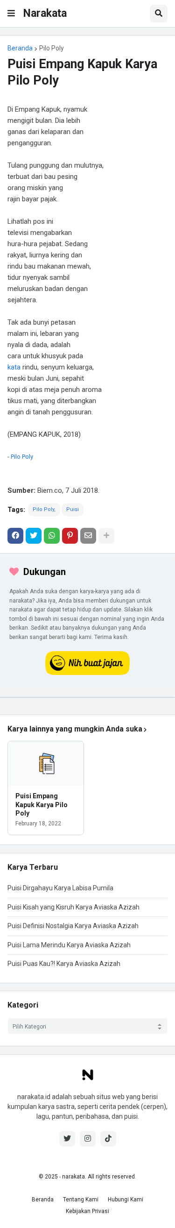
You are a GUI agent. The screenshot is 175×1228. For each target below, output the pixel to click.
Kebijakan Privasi (87, 1211)
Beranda (20, 48)
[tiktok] (108, 1139)
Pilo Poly (51, 48)
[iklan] (87, 697)
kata (14, 367)
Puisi (72, 509)
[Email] (88, 536)
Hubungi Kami (125, 1199)
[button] (11, 13)
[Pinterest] (70, 536)
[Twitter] (34, 536)
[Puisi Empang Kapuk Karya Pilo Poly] (46, 763)
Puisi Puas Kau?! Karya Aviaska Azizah (63, 963)
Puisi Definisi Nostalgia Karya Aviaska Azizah (73, 926)
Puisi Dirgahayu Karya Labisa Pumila (60, 888)
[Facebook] (15, 536)
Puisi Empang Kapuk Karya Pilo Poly (41, 804)
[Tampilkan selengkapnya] (106, 536)
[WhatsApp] (52, 536)
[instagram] (88, 1139)
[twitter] (67, 1139)
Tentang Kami (80, 1199)
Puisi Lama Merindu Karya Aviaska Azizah (69, 945)
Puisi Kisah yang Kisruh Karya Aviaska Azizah (73, 907)
